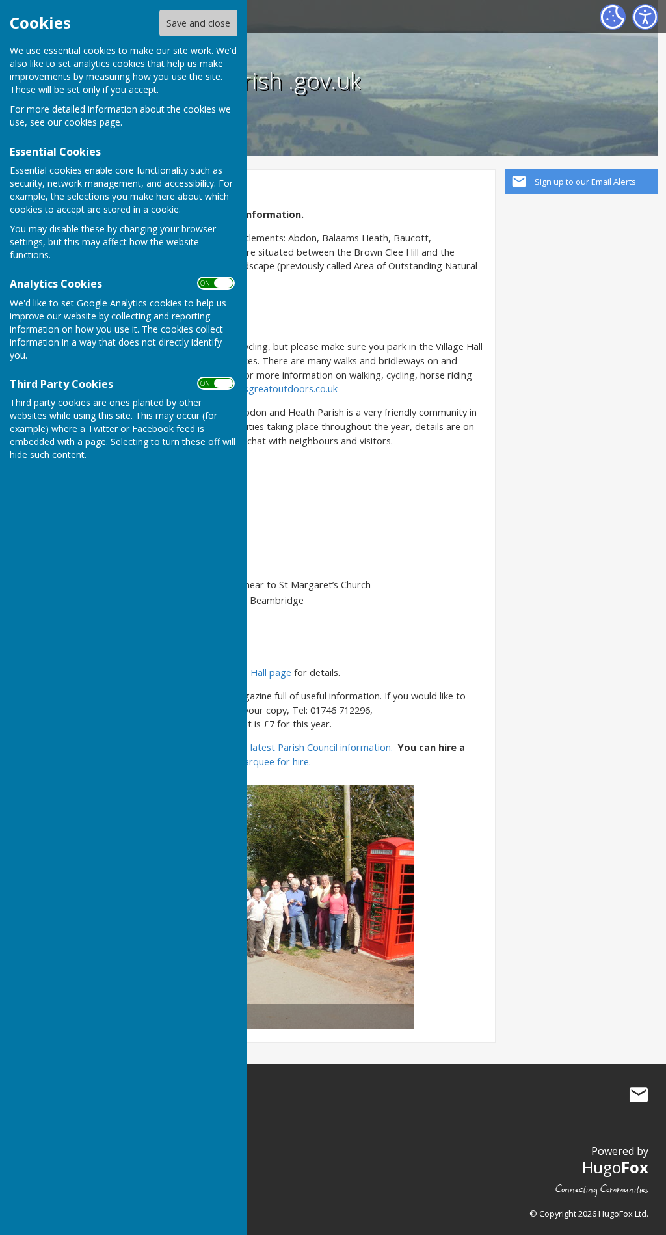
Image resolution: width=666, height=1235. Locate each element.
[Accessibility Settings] (645, 17)
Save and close (198, 23)
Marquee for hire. (273, 761)
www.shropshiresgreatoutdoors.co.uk (256, 389)
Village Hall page (255, 672)
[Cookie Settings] (613, 17)
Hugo (615, 1167)
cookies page (92, 122)
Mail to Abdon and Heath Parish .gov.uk (638, 1094)
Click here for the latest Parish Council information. (283, 747)
